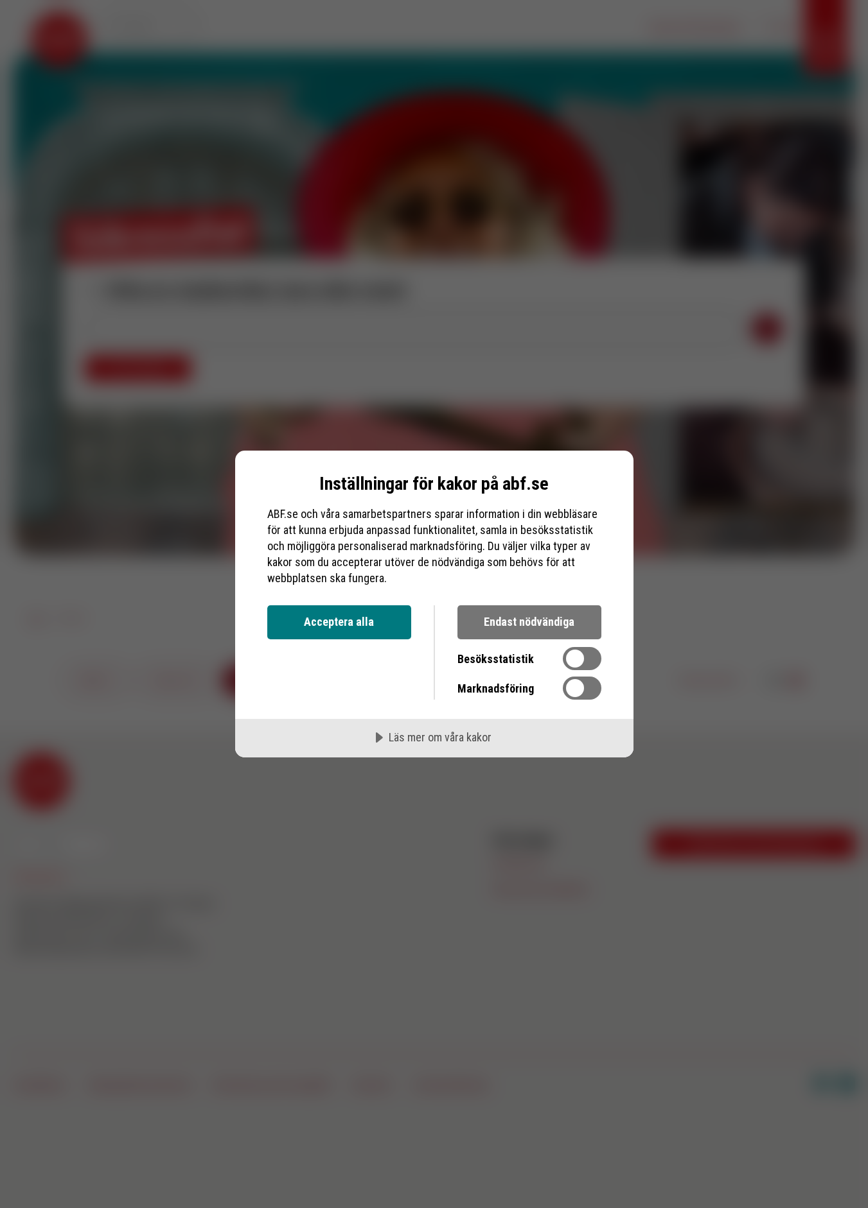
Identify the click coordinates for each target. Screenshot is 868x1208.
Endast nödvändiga (529, 621)
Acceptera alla (339, 621)
